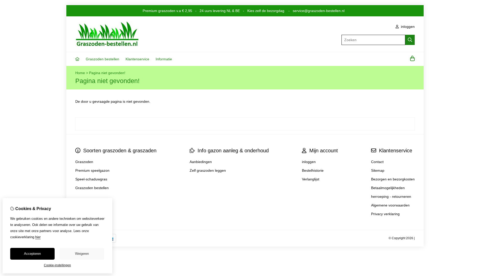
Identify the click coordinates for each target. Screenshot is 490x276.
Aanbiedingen (201, 162)
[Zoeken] (410, 40)
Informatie (164, 59)
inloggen (407, 27)
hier (38, 237)
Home (80, 73)
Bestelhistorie (313, 170)
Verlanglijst (310, 179)
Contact (377, 162)
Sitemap (377, 170)
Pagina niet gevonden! (107, 73)
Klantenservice (137, 59)
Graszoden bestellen (102, 59)
